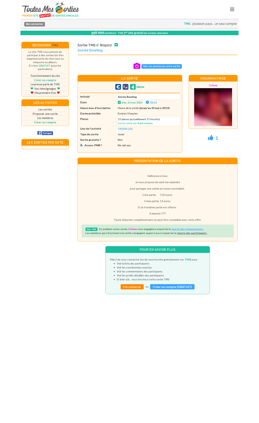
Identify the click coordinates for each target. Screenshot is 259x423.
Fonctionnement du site (45, 75)
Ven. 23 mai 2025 (132, 102)
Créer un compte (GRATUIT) (172, 286)
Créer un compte (45, 80)
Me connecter (34, 24)
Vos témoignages (45, 88)
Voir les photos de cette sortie (161, 66)
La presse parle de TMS (45, 84)
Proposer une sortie (45, 113)
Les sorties (45, 109)
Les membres (45, 118)
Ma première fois (45, 92)
